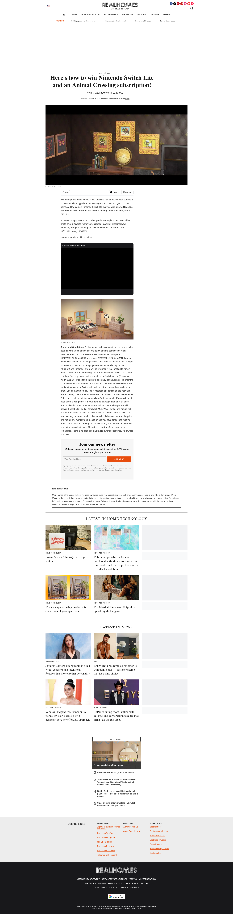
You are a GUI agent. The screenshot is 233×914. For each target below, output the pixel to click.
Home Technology (104, 73)
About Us (133, 879)
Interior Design (111, 14)
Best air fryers (156, 844)
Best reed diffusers (158, 840)
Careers (144, 883)
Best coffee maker (157, 836)
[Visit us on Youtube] (181, 3)
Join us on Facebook (106, 851)
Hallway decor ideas (167, 21)
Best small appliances (159, 849)
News (127, 98)
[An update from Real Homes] (116, 755)
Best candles (155, 853)
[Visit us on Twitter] (174, 3)
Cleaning (73, 14)
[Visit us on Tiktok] (192, 3)
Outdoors (142, 14)
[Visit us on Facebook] (171, 3)
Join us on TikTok (104, 842)
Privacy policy (115, 883)
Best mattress (155, 827)
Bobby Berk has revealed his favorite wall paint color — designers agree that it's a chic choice (117, 794)
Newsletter (128, 192)
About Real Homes (131, 831)
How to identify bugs (143, 21)
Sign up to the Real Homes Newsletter (108, 828)
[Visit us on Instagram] (185, 3)
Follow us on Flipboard (107, 855)
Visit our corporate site (148, 906)
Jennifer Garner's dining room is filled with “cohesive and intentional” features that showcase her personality (116, 782)
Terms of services (92, 466)
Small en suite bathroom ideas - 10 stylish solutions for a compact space (116, 804)
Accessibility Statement (88, 879)
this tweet (119, 220)
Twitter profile (95, 220)
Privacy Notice (68, 468)
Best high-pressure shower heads (83, 21)
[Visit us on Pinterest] (178, 3)
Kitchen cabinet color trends (115, 21)
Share (67, 192)
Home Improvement (90, 14)
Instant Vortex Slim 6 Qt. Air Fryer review (115, 772)
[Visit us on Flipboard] (188, 3)
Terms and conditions (95, 883)
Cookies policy (131, 883)
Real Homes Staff (91, 98)
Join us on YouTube (105, 833)
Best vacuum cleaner (159, 831)
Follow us (116, 192)
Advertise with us (130, 827)
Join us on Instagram (106, 837)
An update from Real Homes (110, 765)
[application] (97, 268)
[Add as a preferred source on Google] (116, 896)
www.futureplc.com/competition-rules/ (79, 354)
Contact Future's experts (114, 879)
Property (154, 14)
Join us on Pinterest (105, 846)
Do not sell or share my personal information (116, 888)
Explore (167, 14)
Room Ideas (127, 14)
